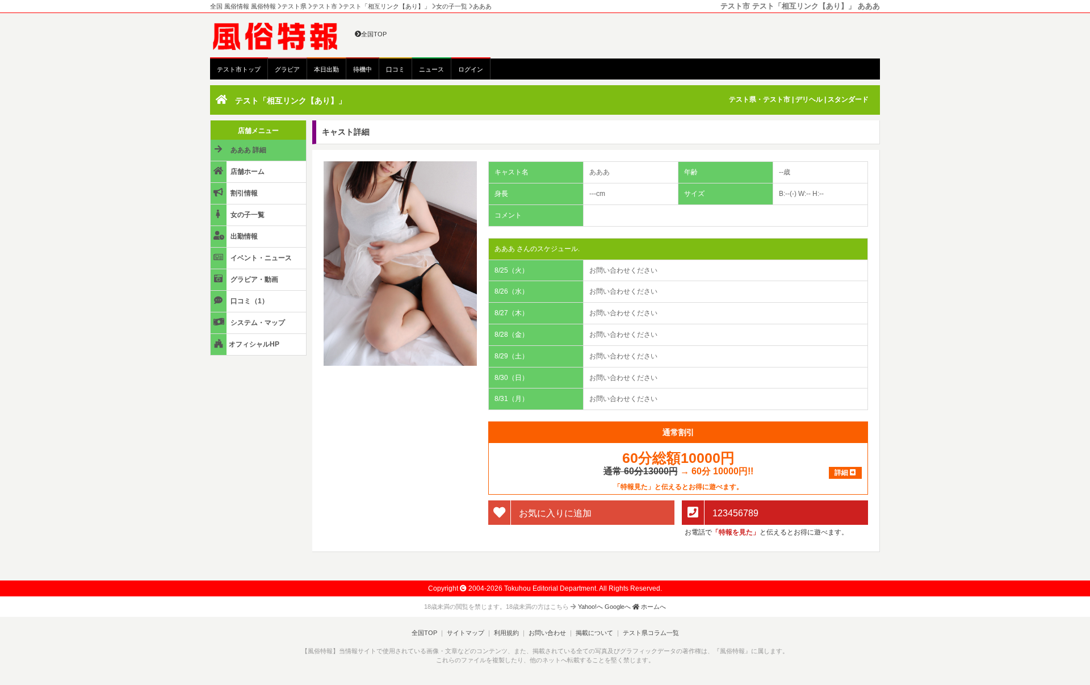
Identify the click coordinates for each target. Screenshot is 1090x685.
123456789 (734, 513)
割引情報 (243, 193)
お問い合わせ (547, 632)
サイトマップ (465, 632)
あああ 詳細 (247, 150)
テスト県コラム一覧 (651, 632)
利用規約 (506, 632)
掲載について (594, 632)
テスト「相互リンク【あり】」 (290, 100)
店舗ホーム (247, 172)
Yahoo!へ (590, 606)
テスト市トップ (239, 69)
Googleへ (618, 606)
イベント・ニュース (260, 258)
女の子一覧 (247, 215)
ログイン (470, 69)
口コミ (395, 69)
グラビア (287, 69)
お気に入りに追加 (554, 513)
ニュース (431, 69)
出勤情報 (243, 236)
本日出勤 (326, 69)
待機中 (362, 69)
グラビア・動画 (253, 279)
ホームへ (652, 606)
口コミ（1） (249, 301)
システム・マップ (257, 323)
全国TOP (374, 34)
